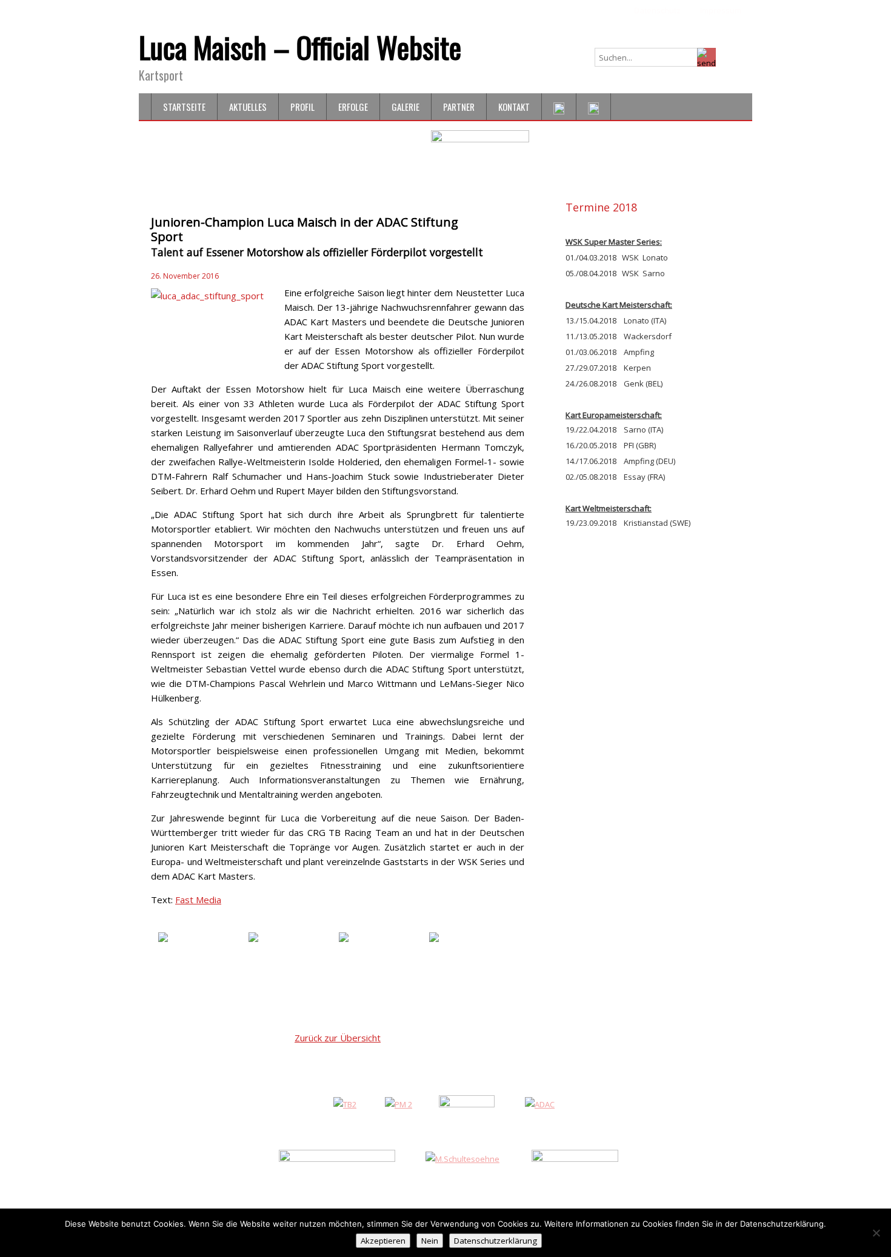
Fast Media (198, 900)
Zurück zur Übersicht (338, 1038)
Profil (302, 106)
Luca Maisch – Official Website (300, 46)
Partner (459, 106)
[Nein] (876, 1233)
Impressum (720, 10)
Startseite (184, 106)
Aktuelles (248, 106)
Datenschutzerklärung (495, 1240)
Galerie (405, 106)
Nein (429, 1240)
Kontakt (514, 106)
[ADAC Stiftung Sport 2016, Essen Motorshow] (202, 962)
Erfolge (353, 106)
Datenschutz (657, 10)
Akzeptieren (383, 1240)
